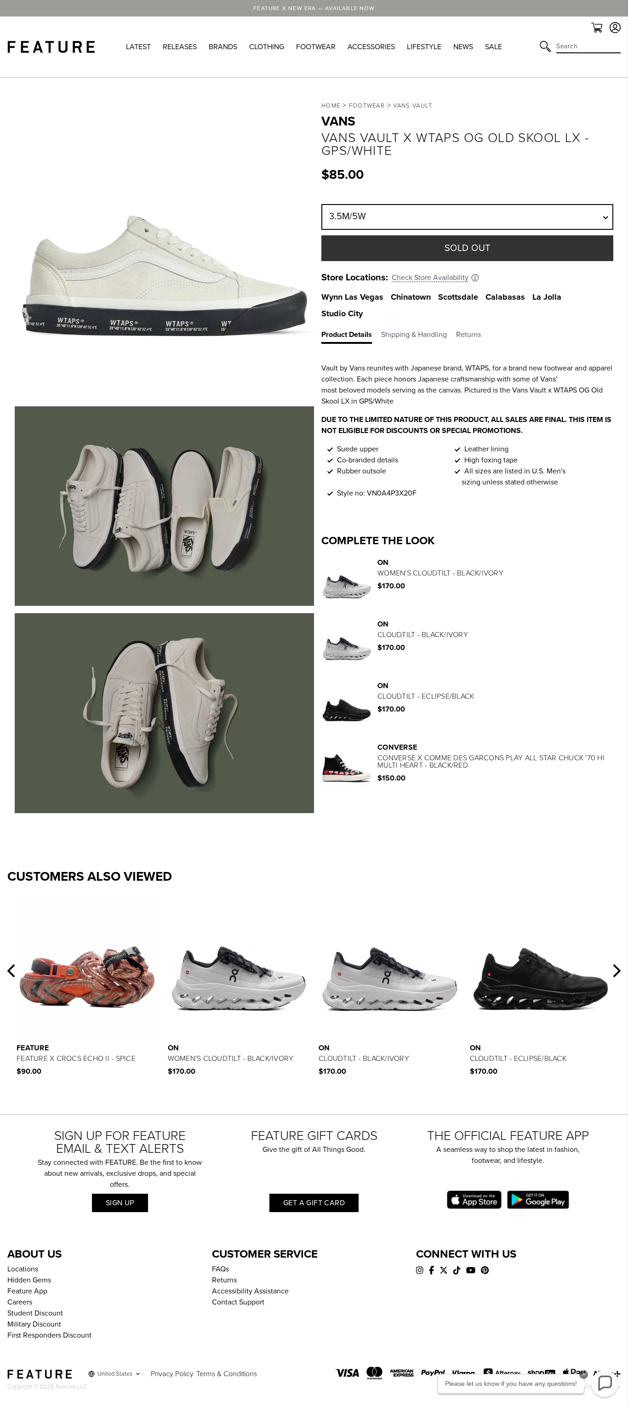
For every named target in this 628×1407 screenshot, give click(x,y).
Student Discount (35, 1313)
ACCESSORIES (371, 46)
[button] (11, 971)
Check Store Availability (430, 277)
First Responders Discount (49, 1335)
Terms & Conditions (226, 1374)
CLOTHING (266, 46)
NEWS (463, 46)
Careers (19, 1302)
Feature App (27, 1291)
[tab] (351, 336)
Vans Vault (412, 105)
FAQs (220, 1269)
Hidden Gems (29, 1280)
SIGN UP (120, 1203)
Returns (224, 1280)
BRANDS (223, 46)
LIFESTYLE (424, 46)
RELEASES (180, 46)
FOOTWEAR (316, 46)
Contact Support (238, 1302)
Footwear (367, 105)
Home (330, 105)
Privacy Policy (172, 1374)
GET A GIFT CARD (314, 1203)
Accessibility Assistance (250, 1291)
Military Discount (34, 1324)
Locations (22, 1269)
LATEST (138, 46)
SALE (493, 46)
